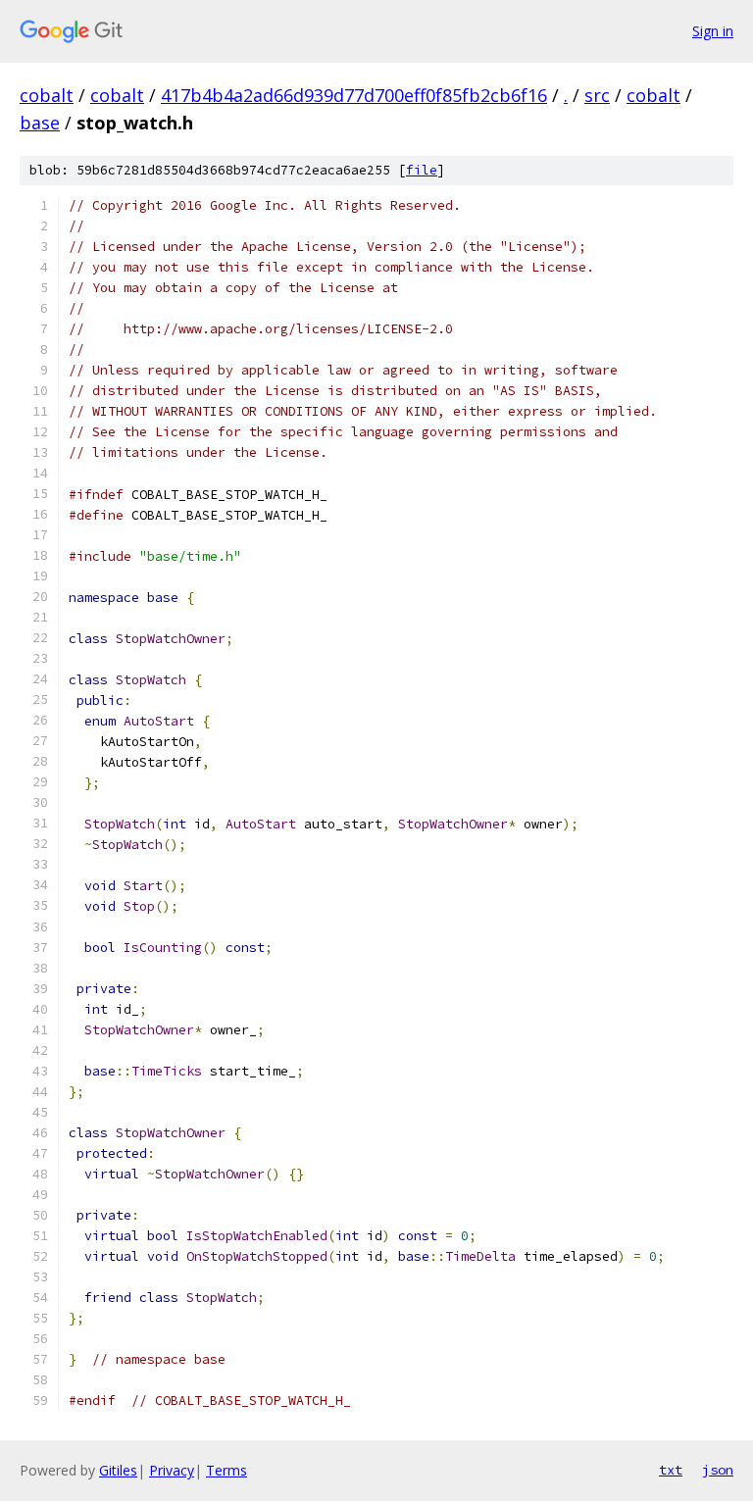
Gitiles (118, 1470)
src (597, 95)
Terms (226, 1470)
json (717, 1469)
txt (670, 1469)
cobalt (47, 95)
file (421, 170)
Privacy (171, 1470)
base (40, 122)
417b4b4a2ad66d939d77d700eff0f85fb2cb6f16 (354, 95)
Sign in (712, 31)
